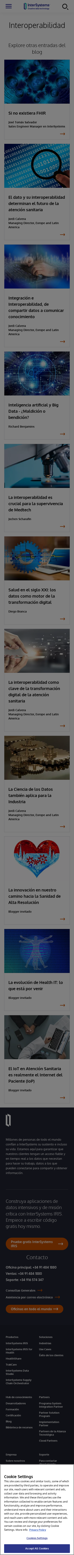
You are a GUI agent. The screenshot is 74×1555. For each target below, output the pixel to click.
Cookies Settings (37, 1538)
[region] (37, 1509)
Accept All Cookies (37, 1548)
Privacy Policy (37, 1529)
